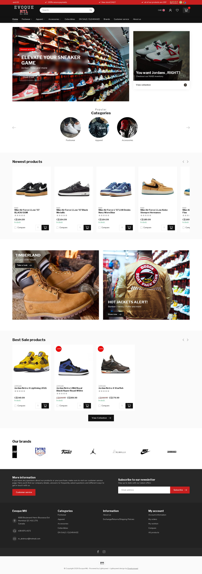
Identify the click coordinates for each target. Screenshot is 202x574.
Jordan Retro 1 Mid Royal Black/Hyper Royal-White (69, 389)
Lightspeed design (117, 568)
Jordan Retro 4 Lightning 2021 (30, 388)
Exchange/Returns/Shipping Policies (118, 519)
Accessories (54, 19)
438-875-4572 (24, 531)
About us (137, 19)
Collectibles (70, 19)
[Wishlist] (177, 10)
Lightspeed (103, 568)
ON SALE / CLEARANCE (89, 19)
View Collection (99, 418)
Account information (157, 515)
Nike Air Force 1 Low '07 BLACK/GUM (27, 211)
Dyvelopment (133, 568)
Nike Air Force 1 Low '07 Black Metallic (72, 211)
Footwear (26, 19)
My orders (152, 519)
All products (153, 532)
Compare (21, 227)
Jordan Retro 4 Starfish (111, 388)
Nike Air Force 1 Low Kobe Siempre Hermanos (154, 211)
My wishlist (153, 523)
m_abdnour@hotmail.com (29, 538)
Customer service (121, 19)
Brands (107, 19)
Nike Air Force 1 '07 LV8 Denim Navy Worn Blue (114, 211)
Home (15, 19)
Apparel (39, 19)
